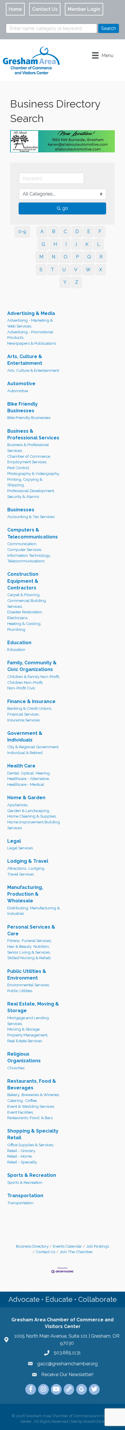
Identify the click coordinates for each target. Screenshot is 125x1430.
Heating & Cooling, (24, 622)
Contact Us (45, 1250)
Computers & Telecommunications (32, 532)
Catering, (15, 1099)
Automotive (21, 382)
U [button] (64, 268)
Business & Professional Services (33, 433)
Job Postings (97, 1244)
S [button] (41, 268)
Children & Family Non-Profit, (33, 675)
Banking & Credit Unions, (29, 707)
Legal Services (20, 846)
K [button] (87, 243)
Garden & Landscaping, (28, 809)
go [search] (65, 207)
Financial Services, (23, 713)
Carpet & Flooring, (23, 593)
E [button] (88, 230)
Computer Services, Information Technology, (29, 551)
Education (19, 641)
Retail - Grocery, (21, 1149)
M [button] (41, 255)
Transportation (25, 1194)
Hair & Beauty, (19, 945)
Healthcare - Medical (25, 783)
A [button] (42, 230)
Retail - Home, (20, 1155)
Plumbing (16, 628)
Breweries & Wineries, (41, 1093)
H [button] (55, 243)
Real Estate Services (24, 1039)
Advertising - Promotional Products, (30, 333)
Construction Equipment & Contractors (22, 579)
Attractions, (17, 867)
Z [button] (76, 281)
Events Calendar (67, 1244)
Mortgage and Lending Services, (28, 1019)
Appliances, (17, 803)
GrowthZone (94, 1420)
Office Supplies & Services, (30, 1143)
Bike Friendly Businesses (22, 406)
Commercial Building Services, (26, 602)
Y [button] (65, 281)
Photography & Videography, (33, 472)
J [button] (76, 243)
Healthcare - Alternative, (28, 777)
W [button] (88, 268)
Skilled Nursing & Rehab (29, 956)
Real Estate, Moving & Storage (33, 1006)
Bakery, (13, 1093)
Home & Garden (26, 796)
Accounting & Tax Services (30, 515)
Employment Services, (27, 460)
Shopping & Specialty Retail (32, 1133)
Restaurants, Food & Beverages (31, 1083)
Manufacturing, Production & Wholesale (25, 892)
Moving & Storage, (23, 1028)
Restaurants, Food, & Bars (30, 1116)
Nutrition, (41, 945)
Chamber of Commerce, (29, 454)
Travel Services (20, 872)
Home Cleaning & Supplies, (32, 815)
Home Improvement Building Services (33, 823)
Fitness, (13, 939)
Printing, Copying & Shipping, (24, 481)
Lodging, (36, 867)
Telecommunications (25, 559)
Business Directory (32, 1244)
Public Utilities (19, 989)
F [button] (100, 230)
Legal (14, 839)
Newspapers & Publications (31, 342)
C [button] (65, 230)
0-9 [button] (22, 230)
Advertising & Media (31, 312)
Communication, (22, 542)
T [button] (52, 268)
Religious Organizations (24, 1056)
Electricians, (17, 616)
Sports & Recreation (31, 1174)
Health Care (21, 764)
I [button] (66, 243)
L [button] (98, 243)
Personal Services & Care (31, 929)
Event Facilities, (20, 1110)
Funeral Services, (37, 939)
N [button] (53, 255)
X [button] (100, 268)
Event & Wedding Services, (31, 1105)
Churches (15, 1066)
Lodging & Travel (27, 860)
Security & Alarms (23, 495)
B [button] (53, 230)
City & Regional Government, (33, 745)
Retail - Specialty (22, 1160)
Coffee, (31, 1099)
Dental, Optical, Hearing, (29, 771)
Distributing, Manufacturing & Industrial (33, 909)
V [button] (75, 268)
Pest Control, (18, 466)
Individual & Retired (24, 751)
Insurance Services (23, 718)
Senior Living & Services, (29, 950)
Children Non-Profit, (25, 681)
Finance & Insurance (31, 700)
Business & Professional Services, (28, 446)
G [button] (43, 243)
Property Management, (27, 1033)
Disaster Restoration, (25, 610)
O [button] (65, 255)
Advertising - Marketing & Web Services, (30, 322)
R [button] (101, 255)
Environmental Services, (28, 983)
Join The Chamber (76, 1250)
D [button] (77, 230)
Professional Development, (31, 489)
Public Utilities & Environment (26, 973)
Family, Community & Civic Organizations (32, 665)
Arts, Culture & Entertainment (24, 359)
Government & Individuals (24, 735)
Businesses (20, 508)
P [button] (77, 255)
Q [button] (89, 255)
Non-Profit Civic (21, 686)
